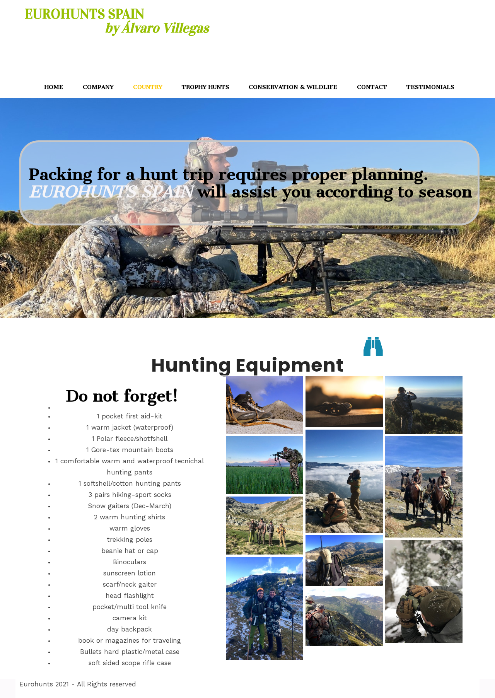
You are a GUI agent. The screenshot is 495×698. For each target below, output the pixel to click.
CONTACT (372, 87)
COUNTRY (147, 87)
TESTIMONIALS (430, 87)
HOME (53, 87)
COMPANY (98, 87)
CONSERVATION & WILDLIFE (293, 87)
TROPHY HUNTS (205, 87)
